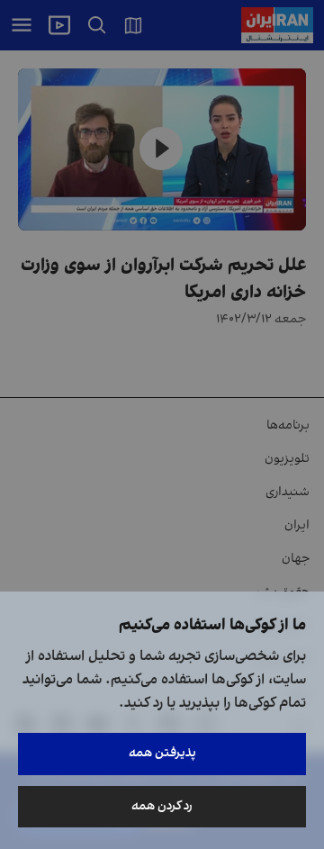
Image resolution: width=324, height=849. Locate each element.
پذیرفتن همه (162, 753)
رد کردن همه (162, 806)
